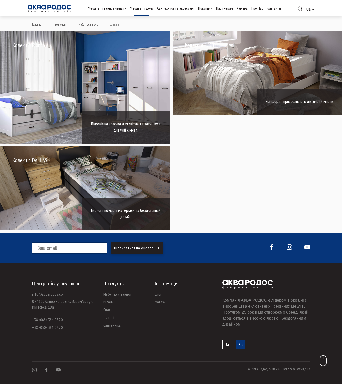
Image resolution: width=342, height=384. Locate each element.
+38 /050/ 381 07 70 (47, 327)
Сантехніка (112, 325)
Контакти (274, 8)
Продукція (59, 24)
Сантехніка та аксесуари (176, 8)
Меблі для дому (141, 8)
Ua (227, 344)
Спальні (109, 309)
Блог (158, 294)
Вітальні (110, 301)
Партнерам (224, 8)
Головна (36, 24)
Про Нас (257, 8)
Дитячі (108, 317)
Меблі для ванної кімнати (107, 8)
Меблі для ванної (117, 294)
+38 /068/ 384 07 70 (47, 319)
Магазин (161, 301)
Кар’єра (242, 8)
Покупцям (205, 8)
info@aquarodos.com (49, 294)
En (241, 344)
